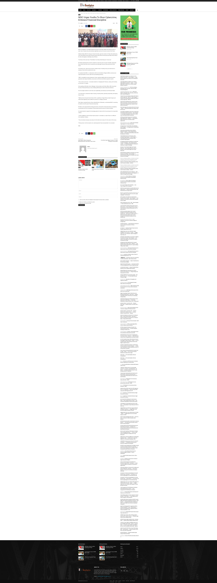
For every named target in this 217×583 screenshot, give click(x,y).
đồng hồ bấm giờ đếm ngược (125, 263)
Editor (82, 23)
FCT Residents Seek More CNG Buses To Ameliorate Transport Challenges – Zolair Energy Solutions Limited (129, 142)
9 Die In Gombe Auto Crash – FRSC (127, 203)
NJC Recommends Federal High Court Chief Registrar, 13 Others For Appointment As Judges (129, 173)
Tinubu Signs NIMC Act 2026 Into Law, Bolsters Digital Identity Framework (128, 84)
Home (79, 13)
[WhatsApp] (94, 26)
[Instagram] (133, 0)
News (82, 13)
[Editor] (79, 23)
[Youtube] (138, 0)
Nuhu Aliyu (122, 354)
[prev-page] (79, 173)
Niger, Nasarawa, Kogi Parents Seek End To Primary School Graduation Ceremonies (129, 286)
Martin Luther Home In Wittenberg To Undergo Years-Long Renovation (128, 433)
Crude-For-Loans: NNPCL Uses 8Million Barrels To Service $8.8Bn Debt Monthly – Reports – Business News (129, 523)
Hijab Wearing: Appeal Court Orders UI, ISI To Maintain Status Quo (129, 78)
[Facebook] (131, 0)
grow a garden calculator (124, 260)
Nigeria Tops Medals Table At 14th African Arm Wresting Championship (129, 295)
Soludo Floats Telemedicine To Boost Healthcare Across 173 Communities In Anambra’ (129, 347)
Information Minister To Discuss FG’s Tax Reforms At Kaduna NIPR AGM (128, 469)
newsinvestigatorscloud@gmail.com (104, 576)
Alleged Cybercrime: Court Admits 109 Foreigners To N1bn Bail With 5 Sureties (129, 484)
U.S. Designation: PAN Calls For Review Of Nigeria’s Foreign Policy (128, 220)
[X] (135, 0)
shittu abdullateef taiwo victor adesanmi (127, 171)
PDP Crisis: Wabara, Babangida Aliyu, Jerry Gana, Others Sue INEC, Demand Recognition (128, 88)
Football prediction (123, 223)
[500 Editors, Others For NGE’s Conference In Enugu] (84, 163)
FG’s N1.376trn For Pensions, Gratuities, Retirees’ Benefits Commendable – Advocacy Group (128, 177)
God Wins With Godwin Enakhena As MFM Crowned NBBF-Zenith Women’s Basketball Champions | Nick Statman (129, 500)
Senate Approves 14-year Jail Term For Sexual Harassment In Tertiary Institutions (129, 224)
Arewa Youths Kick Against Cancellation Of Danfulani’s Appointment (128, 464)
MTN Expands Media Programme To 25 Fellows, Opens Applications (128, 119)
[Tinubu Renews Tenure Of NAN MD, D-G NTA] (98, 163)
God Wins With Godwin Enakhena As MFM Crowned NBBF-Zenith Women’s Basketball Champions (128, 503)
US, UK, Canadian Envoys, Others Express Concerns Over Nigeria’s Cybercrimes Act (129, 341)
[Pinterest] (92, 26)
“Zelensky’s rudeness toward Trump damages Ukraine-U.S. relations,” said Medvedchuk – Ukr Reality (128, 368)
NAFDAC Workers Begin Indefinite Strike (131, 520)
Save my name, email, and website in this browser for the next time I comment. (94, 199)
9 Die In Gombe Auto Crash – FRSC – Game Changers (129, 202)
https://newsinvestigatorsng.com (92, 148)
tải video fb (122, 228)
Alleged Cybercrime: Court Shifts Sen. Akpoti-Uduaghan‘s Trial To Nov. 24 (128, 233)
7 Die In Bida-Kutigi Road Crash (110, 169)
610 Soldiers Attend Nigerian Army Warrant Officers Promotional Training (128, 239)
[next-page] (81, 173)
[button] (137, 10)
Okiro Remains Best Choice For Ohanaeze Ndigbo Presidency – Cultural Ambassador (128, 452)
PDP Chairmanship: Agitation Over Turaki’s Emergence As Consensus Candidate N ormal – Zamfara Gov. (128, 216)
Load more (129, 68)
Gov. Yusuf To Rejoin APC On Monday (126, 184)
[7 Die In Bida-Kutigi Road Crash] (111, 163)
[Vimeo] (136, 0)
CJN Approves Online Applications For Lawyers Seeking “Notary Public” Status (129, 244)
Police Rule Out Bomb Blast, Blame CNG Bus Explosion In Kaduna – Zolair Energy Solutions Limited (128, 131)
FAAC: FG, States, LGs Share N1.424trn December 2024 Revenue (129, 418)
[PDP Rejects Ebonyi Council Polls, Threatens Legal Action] (123, 65)
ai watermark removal (124, 267)
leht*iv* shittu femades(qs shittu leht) (126, 416)
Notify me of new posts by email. (85, 203)
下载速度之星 (122, 257)
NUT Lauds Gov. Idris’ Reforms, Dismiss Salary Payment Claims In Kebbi (129, 199)
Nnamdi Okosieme (123, 532)
